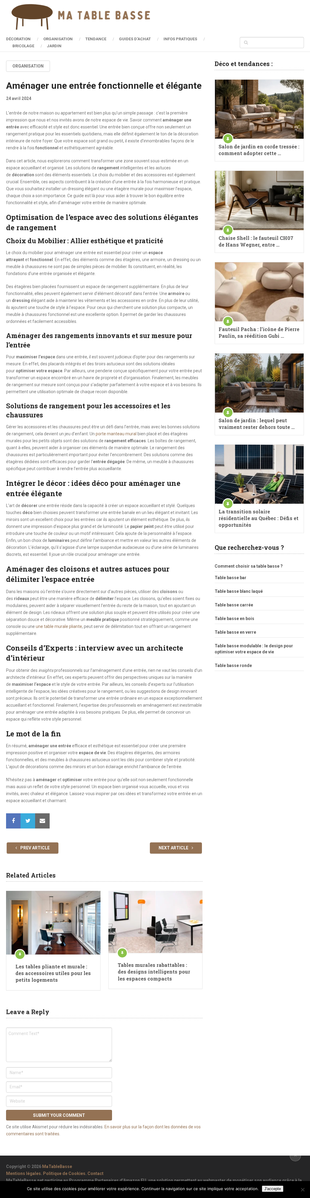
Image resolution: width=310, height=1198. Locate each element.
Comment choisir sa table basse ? (249, 566)
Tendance (95, 39)
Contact (95, 1173)
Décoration (18, 39)
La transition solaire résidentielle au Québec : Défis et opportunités (258, 518)
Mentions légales (23, 1173)
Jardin (54, 46)
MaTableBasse (57, 1166)
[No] (302, 1189)
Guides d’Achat (135, 39)
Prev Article (34, 847)
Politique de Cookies (64, 1173)
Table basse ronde (233, 665)
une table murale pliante (59, 626)
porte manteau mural (116, 433)
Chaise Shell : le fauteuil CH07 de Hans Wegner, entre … (256, 241)
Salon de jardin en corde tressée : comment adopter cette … (259, 149)
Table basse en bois (234, 618)
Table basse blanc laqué (239, 591)
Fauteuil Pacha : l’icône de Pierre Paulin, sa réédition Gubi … (259, 332)
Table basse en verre (235, 632)
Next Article (174, 847)
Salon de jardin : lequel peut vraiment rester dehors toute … (257, 423)
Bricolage (23, 46)
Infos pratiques (180, 39)
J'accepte (272, 1188)
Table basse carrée (234, 604)
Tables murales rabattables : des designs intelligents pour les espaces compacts (154, 972)
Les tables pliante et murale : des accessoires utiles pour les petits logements (53, 973)
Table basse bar (230, 577)
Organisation (58, 39)
